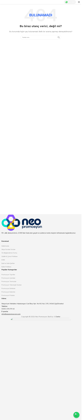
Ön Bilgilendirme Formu (9, 253)
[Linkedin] (4, 236)
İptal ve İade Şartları (8, 263)
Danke (58, 317)
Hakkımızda (5, 246)
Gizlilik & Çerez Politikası (10, 256)
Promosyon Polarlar (8, 295)
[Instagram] (9, 236)
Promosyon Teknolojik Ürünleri (12, 285)
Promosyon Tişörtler (8, 274)
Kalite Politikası (6, 267)
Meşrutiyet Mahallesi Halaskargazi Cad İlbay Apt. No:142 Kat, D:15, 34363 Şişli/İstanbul (32, 304)
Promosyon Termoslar (9, 281)
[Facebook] (15, 236)
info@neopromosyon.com (11, 314)
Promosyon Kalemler (8, 292)
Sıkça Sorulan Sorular (8, 249)
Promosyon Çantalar (8, 278)
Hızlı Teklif (71, 2)
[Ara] (58, 37)
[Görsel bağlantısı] (22, 223)
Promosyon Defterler (8, 288)
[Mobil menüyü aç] (79, 2)
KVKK (3, 260)
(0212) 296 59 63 (8, 309)
